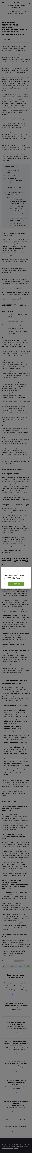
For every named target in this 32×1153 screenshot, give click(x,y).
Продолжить (16, 584)
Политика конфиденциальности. (13, 577)
